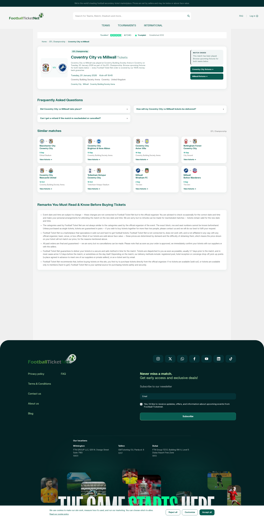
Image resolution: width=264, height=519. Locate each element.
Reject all (173, 512)
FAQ (241, 16)
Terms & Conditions (39, 383)
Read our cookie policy (59, 514)
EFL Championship (57, 42)
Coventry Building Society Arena (102, 84)
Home (44, 42)
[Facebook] (194, 359)
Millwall (86, 84)
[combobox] (131, 16)
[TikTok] (231, 359)
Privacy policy (36, 374)
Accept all (207, 512)
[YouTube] (206, 359)
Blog (30, 413)
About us (33, 403)
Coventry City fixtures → (202, 69)
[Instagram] (158, 359)
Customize (190, 512)
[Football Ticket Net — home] (52, 359)
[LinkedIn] (218, 359)
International (153, 25)
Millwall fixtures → (199, 76)
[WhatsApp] (182, 359)
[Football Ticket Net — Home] (23, 16)
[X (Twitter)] (170, 359)
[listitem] (60, 150)
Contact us (34, 393)
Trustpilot (142, 35)
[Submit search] (188, 16)
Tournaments (127, 25)
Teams (106, 25)
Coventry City (76, 84)
